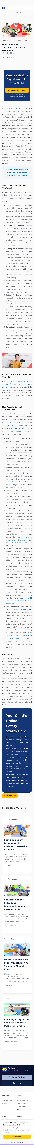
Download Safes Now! (17, 90)
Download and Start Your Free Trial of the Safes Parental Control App (17, 172)
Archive (5, 13)
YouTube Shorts (14, 431)
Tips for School (10, 939)
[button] (3, 53)
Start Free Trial (10, 796)
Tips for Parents (8, 40)
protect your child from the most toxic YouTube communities (19, 601)
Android (15, 636)
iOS (7, 636)
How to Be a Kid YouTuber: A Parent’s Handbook (13, 47)
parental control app (23, 609)
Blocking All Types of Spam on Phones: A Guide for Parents (16, 1022)
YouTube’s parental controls (17, 482)
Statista (17, 108)
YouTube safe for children (12, 425)
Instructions (8, 999)
